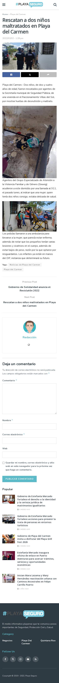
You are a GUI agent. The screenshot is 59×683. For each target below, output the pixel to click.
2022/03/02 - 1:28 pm (12, 38)
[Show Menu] (3, 4)
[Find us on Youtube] (28, 659)
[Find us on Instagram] (20, 659)
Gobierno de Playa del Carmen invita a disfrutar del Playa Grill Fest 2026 (34, 539)
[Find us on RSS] (36, 659)
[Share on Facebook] (11, 74)
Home (5, 14)
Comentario (9, 380)
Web (4, 448)
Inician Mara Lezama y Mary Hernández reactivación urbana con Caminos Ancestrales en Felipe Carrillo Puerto (37, 580)
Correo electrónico (13, 434)
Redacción (29, 337)
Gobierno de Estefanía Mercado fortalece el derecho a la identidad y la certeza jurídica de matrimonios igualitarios (36, 501)
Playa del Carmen (18, 14)
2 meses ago (24, 509)
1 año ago (24, 589)
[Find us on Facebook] (5, 659)
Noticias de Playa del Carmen (25, 265)
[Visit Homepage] (29, 5)
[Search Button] (55, 4)
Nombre (7, 420)
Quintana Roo (48, 640)
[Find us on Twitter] (13, 659)
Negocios (7, 640)
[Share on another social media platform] (48, 74)
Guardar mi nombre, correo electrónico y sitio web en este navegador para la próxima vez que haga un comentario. (30, 466)
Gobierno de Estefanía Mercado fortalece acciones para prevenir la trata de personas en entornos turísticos (36, 521)
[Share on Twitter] (30, 74)
